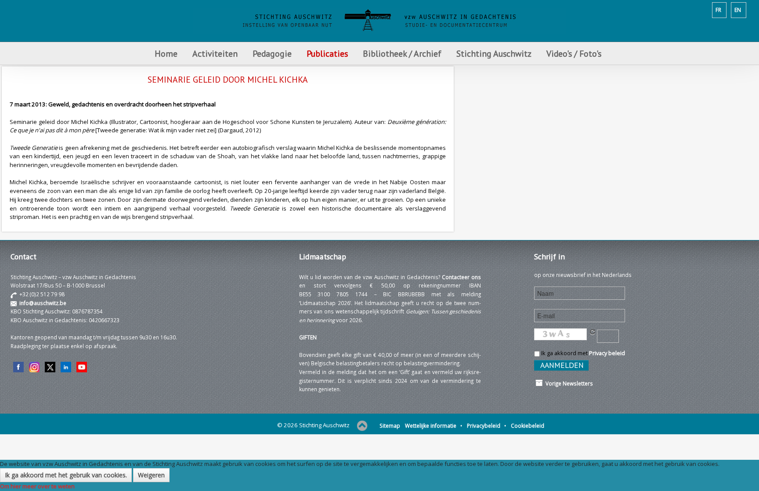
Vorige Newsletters (568, 383)
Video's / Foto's (575, 53)
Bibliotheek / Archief (402, 53)
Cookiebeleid (527, 425)
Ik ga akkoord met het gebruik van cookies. (66, 475)
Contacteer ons (461, 276)
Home (166, 53)
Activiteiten (215, 53)
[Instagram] (34, 366)
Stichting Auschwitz (493, 53)
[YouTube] (82, 366)
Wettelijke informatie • (433, 425)
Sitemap (390, 425)
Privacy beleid (607, 353)
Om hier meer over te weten (37, 486)
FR (718, 9)
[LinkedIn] (66, 366)
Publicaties (327, 53)
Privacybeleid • (486, 425)
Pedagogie (272, 53)
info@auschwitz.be (42, 302)
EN (737, 9)
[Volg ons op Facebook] (18, 366)
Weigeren (151, 475)
